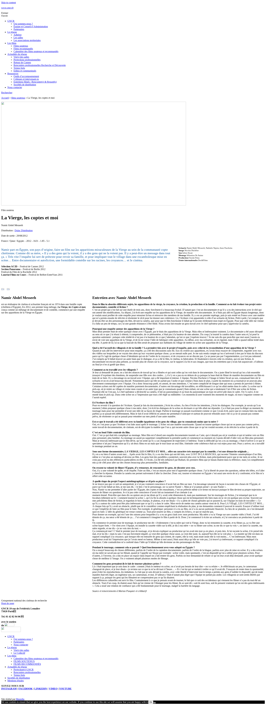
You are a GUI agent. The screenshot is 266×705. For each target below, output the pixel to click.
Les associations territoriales (27, 40)
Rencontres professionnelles (27, 672)
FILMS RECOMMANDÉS (27, 664)
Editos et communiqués (25, 70)
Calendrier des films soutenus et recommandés (36, 51)
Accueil (5, 98)
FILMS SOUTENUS (24, 661)
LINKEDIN (40, 688)
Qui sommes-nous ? (23, 23)
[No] (154, 702)
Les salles (18, 37)
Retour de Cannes (22, 62)
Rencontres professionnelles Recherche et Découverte (40, 65)
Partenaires (19, 29)
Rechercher (6, 92)
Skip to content (8, 2)
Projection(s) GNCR (24, 669)
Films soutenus (21, 46)
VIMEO (53, 688)
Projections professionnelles (27, 59)
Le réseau (12, 32)
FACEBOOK (25, 688)
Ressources (12, 73)
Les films (11, 43)
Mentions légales (15, 680)
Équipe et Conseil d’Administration (31, 26)
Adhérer (18, 35)
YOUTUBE (65, 688)
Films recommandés (23, 48)
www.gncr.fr (7, 7)
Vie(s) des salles (21, 57)
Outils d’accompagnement (26, 76)
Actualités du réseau (17, 54)
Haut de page (7, 603)
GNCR (10, 21)
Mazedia (20, 699)
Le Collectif (19, 653)
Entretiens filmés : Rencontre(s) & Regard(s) (35, 82)
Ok (150, 702)
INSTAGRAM (9, 688)
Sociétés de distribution (25, 84)
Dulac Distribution (24, 230)
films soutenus (18, 98)
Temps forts (19, 68)
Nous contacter (14, 87)
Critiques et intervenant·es (26, 79)
